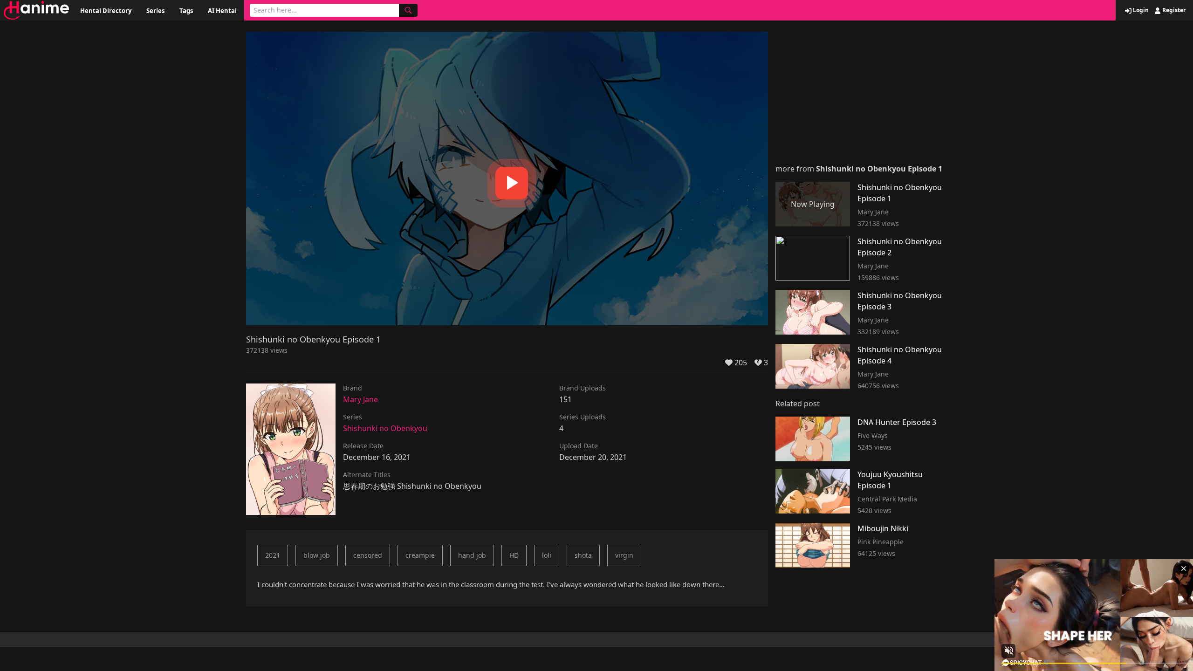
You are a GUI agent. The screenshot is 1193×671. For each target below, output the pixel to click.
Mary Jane (360, 399)
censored (367, 555)
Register (1173, 10)
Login (1140, 10)
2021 (272, 555)
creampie (420, 555)
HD (514, 555)
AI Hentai (222, 11)
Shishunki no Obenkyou (385, 428)
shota (583, 555)
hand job (472, 555)
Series (155, 11)
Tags (186, 11)
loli (546, 555)
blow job (316, 555)
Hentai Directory (105, 11)
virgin (624, 555)
